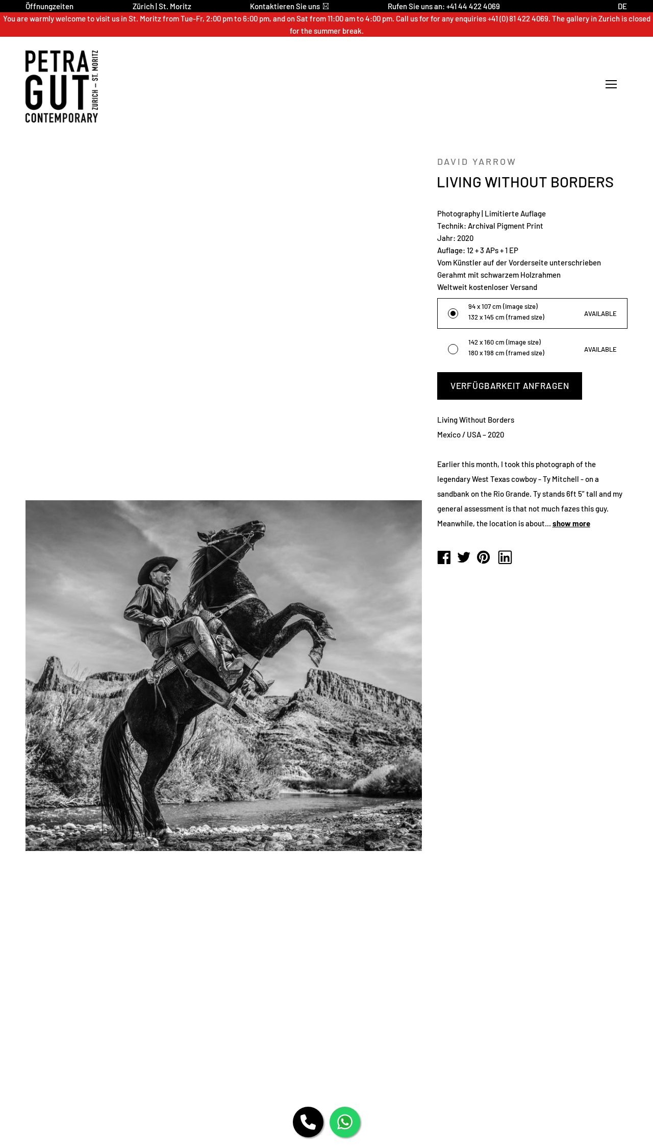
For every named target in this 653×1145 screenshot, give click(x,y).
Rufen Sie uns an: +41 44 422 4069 (444, 6)
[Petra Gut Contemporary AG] (443, 558)
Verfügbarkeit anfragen (509, 385)
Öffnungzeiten (49, 6)
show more (571, 523)
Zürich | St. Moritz (162, 6)
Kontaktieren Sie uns (285, 6)
